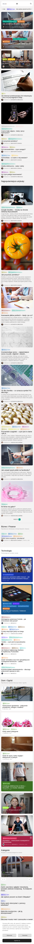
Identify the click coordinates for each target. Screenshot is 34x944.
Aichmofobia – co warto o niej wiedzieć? (14, 158)
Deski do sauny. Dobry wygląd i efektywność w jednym (12, 756)
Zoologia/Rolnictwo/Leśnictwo (16, 138)
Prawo (12, 9)
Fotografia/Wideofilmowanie (9, 126)
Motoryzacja (22, 626)
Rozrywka (24, 648)
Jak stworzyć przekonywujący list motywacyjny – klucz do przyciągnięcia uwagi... (16, 96)
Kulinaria (5, 138)
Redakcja (13, 537)
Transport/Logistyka (15, 629)
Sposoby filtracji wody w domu (12, 810)
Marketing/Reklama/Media (7, 128)
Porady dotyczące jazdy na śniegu (12, 631)
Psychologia (12, 59)
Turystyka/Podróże (26, 429)
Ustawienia (24, 935)
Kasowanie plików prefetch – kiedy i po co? (16, 44)
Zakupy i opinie (6, 894)
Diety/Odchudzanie (7, 426)
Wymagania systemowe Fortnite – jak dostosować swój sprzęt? (13, 620)
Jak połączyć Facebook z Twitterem (14, 611)
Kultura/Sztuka (21, 126)
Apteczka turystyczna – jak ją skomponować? (11, 912)
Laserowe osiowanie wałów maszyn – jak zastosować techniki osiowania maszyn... (16, 577)
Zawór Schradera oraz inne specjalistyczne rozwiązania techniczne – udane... (15, 660)
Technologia (21, 21)
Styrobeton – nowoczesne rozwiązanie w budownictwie (15, 841)
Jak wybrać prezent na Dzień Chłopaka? (15, 897)
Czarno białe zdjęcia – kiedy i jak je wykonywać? (12, 132)
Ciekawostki (4, 626)
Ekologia (6, 807)
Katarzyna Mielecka (18, 26)
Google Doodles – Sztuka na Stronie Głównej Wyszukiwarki (14, 211)
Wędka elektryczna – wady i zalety (12, 166)
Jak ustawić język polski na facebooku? (16, 24)
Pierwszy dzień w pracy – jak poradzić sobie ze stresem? (16, 62)
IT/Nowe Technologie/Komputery (9, 21)
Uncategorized (19, 207)
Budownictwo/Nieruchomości (10, 838)
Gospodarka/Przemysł (9, 574)
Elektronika (17, 603)
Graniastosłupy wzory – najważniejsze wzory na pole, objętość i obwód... (15, 353)
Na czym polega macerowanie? (11, 174)
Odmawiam (9, 935)
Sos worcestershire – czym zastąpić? (13, 149)
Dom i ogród (7, 703)
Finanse (4, 533)
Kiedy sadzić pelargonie (10, 731)
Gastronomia (5, 147)
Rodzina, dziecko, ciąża (14, 429)
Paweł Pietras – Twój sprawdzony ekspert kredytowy (16, 536)
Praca (6, 59)
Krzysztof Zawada (16, 143)
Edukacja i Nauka (6, 155)
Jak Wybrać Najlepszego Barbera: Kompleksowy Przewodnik (12, 651)
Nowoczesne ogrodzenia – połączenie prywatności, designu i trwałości (14, 706)
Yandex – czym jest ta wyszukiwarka (13, 642)
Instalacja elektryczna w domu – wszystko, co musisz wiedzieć (14, 787)
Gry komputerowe (8, 39)
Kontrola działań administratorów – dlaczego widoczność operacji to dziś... (15, 670)
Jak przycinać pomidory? (9, 141)
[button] (2, 544)
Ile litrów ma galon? (8, 507)
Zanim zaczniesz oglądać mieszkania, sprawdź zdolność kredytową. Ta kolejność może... (16, 889)
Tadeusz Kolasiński (18, 66)
